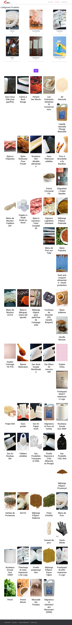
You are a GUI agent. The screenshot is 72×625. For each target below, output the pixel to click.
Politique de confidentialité (24, 622)
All (36, 70)
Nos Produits (14, 622)
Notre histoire (7, 622)
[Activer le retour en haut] (69, 622)
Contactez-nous (34, 622)
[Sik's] (7, 2)
